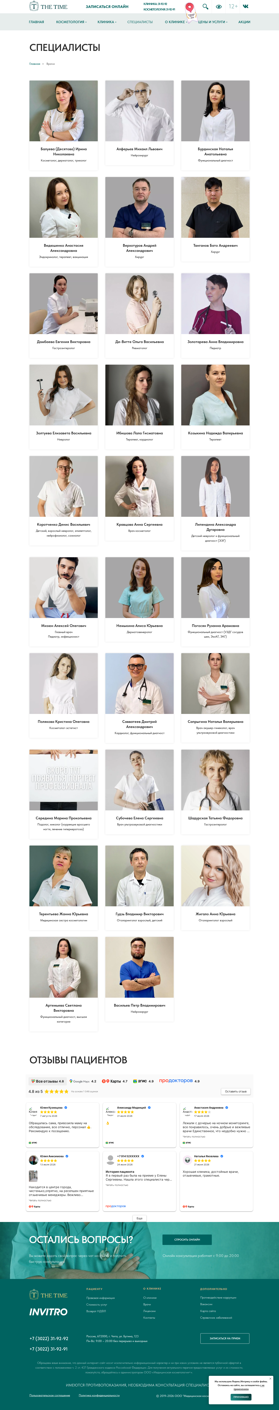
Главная (36, 22)
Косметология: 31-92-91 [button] (159, 9)
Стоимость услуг (96, 1304)
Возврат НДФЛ (96, 1311)
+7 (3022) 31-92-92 (48, 1338)
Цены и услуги (211, 22)
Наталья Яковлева (206, 1156)
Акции (244, 22)
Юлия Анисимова (52, 1156)
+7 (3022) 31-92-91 (48, 1349)
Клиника (106, 22)
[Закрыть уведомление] (270, 1379)
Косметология (70, 22)
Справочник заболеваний (216, 1317)
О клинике (175, 22)
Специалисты (140, 22)
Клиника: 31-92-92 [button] (155, 4)
